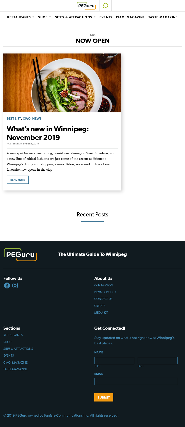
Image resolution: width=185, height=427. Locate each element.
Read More (17, 179)
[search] (105, 5)
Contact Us (103, 299)
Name (98, 352)
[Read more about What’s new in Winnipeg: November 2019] (62, 56)
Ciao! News (32, 118)
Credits (99, 306)
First (98, 366)
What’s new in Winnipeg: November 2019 (48, 133)
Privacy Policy (105, 292)
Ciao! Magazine (130, 17)
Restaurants (19, 17)
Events (106, 17)
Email (98, 374)
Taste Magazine (163, 17)
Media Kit (101, 312)
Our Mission (103, 285)
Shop (43, 17)
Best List (14, 118)
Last (141, 366)
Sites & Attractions (73, 17)
